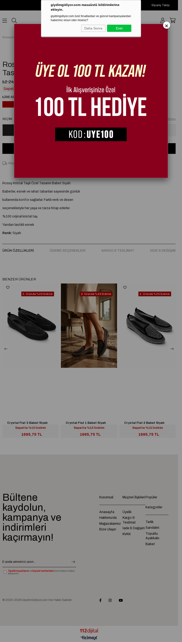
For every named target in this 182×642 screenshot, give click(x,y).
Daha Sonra (93, 28)
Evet (119, 28)
